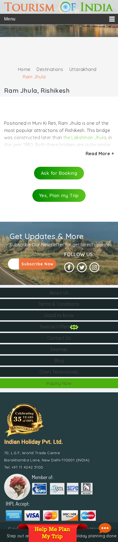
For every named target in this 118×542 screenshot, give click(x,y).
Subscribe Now (37, 263)
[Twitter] (82, 267)
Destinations (49, 69)
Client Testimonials (59, 372)
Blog (59, 360)
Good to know (59, 315)
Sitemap (59, 349)
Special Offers (55, 326)
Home (24, 69)
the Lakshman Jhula (84, 137)
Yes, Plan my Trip (59, 195)
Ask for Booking (59, 173)
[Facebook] (69, 267)
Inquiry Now (59, 383)
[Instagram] (94, 267)
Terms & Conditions (58, 304)
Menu (10, 19)
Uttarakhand (82, 69)
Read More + (100, 153)
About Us (59, 292)
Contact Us (59, 338)
